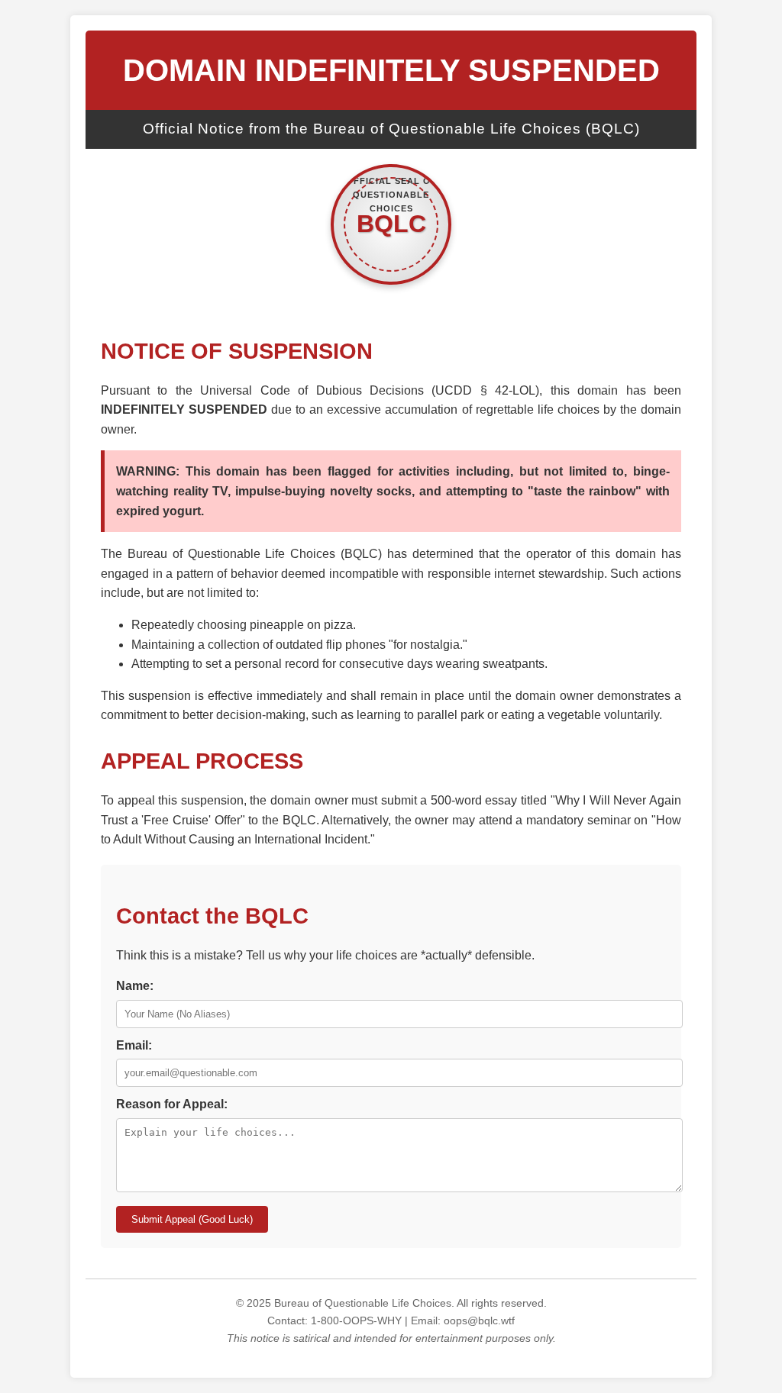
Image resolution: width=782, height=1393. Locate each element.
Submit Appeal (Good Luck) (192, 1219)
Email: (134, 1045)
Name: (134, 985)
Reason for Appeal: (172, 1104)
